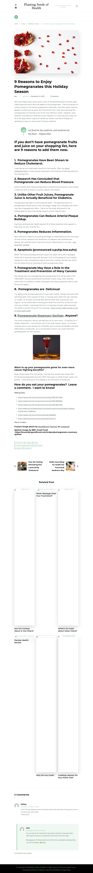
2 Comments (54, 96)
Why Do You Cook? (45, 775)
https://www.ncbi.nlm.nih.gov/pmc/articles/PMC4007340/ (40, 405)
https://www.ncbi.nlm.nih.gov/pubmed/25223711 (37, 418)
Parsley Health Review (21, 641)
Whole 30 (28, 448)
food (36, 443)
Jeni (15, 96)
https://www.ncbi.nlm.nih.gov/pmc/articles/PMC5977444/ (40, 397)
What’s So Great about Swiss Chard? (67, 629)
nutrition (19, 448)
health (32, 445)
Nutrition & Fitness (20, 78)
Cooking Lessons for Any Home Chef (68, 776)
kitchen (40, 445)
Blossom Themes (38, 870)
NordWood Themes (47, 427)
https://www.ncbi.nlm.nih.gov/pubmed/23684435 (37, 415)
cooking (28, 443)
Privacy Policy (65, 870)
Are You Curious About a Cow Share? (24, 629)
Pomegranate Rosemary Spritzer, (41, 315)
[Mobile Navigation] (16, 17)
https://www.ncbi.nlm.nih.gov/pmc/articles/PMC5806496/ (40, 401)
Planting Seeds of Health (36, 6)
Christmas (20, 443)
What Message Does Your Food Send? (46, 494)
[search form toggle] (77, 6)
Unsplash (65, 427)
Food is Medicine (22, 445)
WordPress (57, 870)
